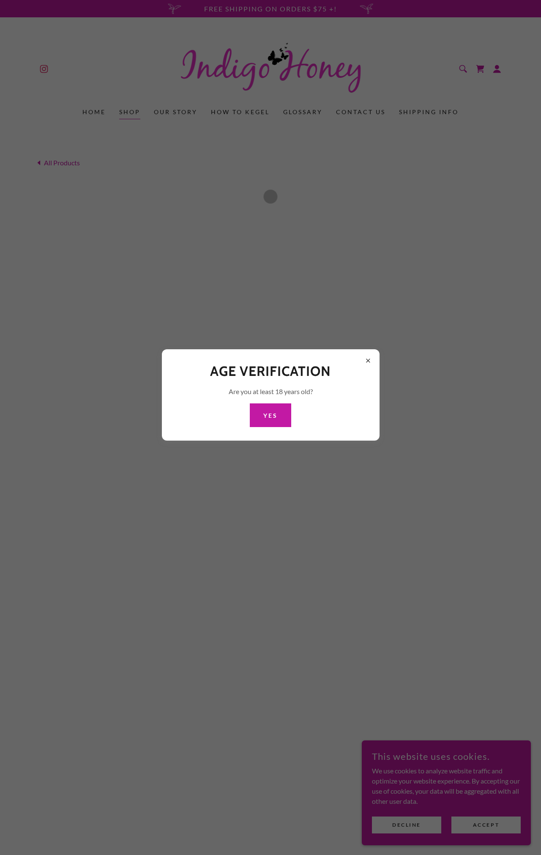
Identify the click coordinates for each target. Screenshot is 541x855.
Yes (270, 415)
